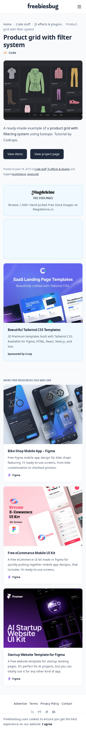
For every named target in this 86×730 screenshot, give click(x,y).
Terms (33, 704)
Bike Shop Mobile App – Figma (31, 451)
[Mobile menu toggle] (79, 6)
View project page (46, 154)
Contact (67, 704)
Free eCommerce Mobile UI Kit (31, 553)
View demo (15, 154)
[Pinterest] (53, 712)
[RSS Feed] (32, 712)
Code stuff (23, 24)
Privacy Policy (49, 704)
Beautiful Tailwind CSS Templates (34, 329)
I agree (47, 724)
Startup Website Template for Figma (36, 654)
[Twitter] (39, 712)
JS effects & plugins (48, 24)
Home (7, 24)
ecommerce (19, 174)
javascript (33, 174)
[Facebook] (46, 712)
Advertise (20, 704)
